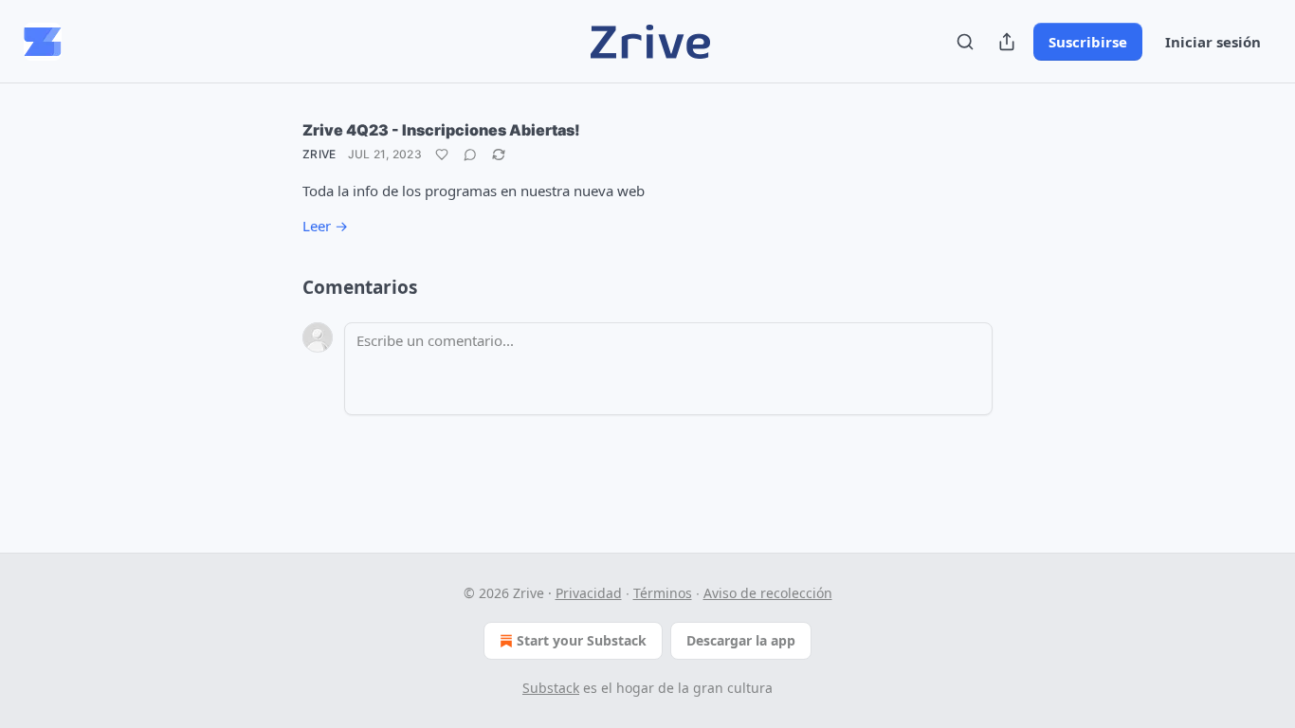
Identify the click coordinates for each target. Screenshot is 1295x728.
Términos (662, 593)
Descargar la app (740, 640)
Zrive (319, 154)
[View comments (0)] (470, 154)
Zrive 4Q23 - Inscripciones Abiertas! (441, 129)
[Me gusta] (441, 154)
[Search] (965, 42)
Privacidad (589, 593)
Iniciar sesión (1213, 41)
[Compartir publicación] (1007, 42)
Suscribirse (1088, 41)
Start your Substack (582, 640)
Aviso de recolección (767, 593)
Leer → (325, 225)
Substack (550, 688)
